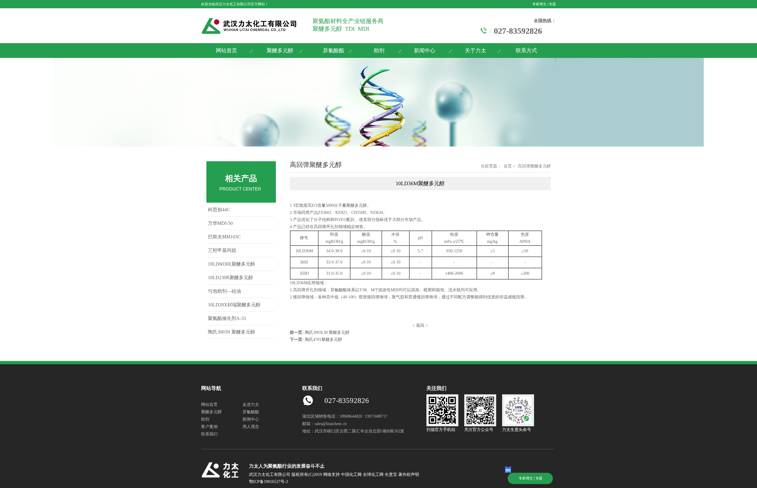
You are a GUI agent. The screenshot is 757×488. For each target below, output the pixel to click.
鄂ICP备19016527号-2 (268, 481)
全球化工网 (373, 474)
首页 (508, 166)
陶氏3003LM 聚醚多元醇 (327, 332)
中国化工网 (351, 474)
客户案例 (209, 426)
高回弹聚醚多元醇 (534, 166)
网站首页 (226, 50)
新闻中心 (424, 50)
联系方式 (526, 50)
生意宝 (391, 474)
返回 (420, 325)
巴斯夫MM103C (224, 236)
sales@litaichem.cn (331, 424)
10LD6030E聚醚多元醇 (231, 263)
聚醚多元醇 (280, 50)
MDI (395, 290)
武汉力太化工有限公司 (233, 4)
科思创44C (219, 209)
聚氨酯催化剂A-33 (227, 318)
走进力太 (250, 404)
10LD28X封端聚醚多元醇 (234, 304)
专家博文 (539, 4)
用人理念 (250, 426)
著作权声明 (408, 474)
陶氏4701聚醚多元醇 (323, 339)
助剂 (379, 50)
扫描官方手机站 (440, 429)
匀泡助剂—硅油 (224, 291)
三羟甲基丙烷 (222, 250)
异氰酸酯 (333, 50)
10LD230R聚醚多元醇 (230, 277)
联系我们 (209, 434)
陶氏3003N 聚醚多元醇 (231, 331)
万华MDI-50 (220, 223)
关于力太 (475, 50)
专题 (552, 4)
